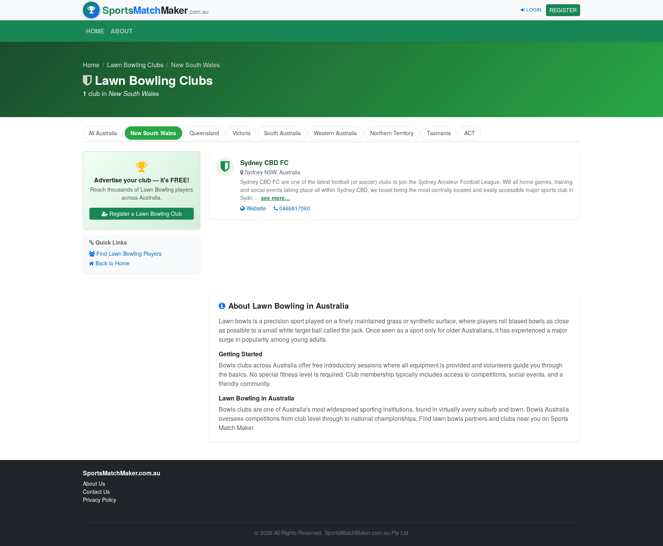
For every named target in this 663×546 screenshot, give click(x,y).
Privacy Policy (99, 499)
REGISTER (563, 10)
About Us (94, 483)
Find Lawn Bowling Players (129, 253)
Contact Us (96, 491)
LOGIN (533, 9)
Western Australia (335, 133)
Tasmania (439, 133)
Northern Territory (392, 133)
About (121, 30)
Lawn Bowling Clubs (135, 64)
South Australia (282, 133)
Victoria (242, 133)
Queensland (204, 133)
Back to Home (113, 263)
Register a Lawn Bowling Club (145, 213)
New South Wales (153, 133)
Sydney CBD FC (264, 162)
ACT (469, 133)
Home (95, 30)
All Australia (103, 133)
